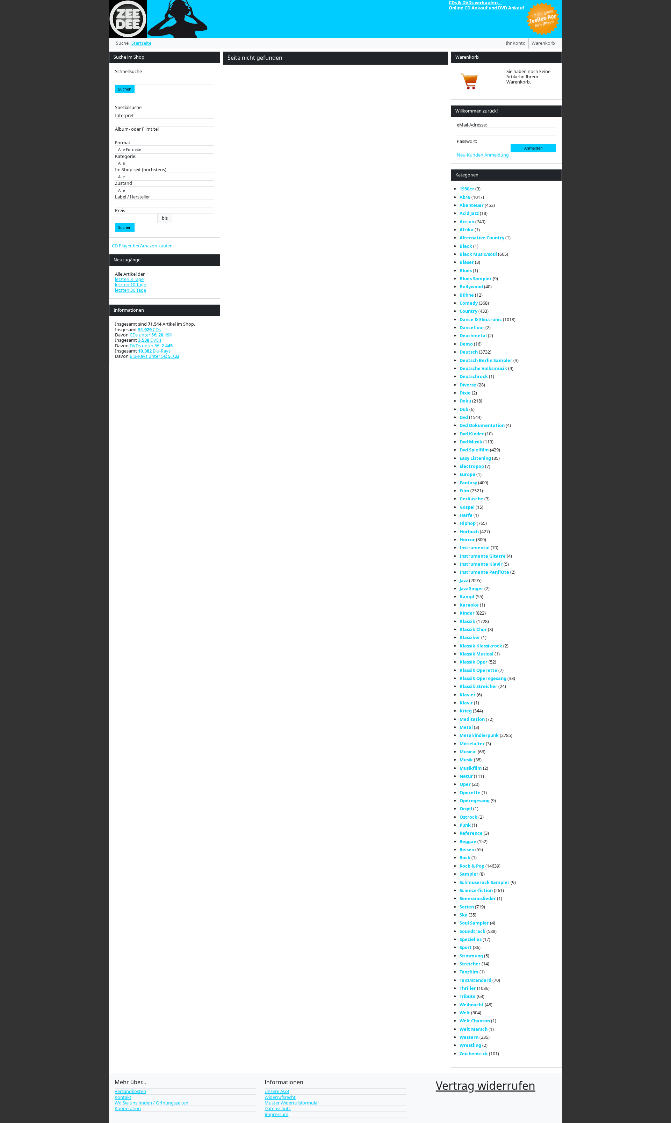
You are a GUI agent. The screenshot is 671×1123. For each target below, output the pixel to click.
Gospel (467, 507)
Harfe (466, 515)
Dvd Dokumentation (482, 425)
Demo (466, 344)
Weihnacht (472, 1004)
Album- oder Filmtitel (137, 129)
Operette (470, 792)
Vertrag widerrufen (485, 1085)
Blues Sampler (476, 278)
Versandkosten (130, 1091)
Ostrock (468, 817)
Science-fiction (476, 890)
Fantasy (468, 482)
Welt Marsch (474, 1029)
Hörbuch (469, 531)
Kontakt (123, 1097)
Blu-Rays (154, 351)
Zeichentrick (474, 1053)
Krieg (466, 711)
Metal (466, 727)
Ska (464, 915)
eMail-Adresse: (472, 125)
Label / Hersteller (132, 197)
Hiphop (468, 523)
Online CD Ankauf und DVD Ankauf (486, 8)
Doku (465, 401)
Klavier (468, 694)
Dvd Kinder (472, 433)
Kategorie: (125, 156)
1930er (467, 189)
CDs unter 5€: (151, 335)
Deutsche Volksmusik (483, 368)
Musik (466, 759)
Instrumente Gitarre (483, 556)
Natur (466, 776)
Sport (466, 947)
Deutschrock (474, 376)
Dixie (465, 393)
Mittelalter (472, 743)
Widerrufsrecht (280, 1097)
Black (466, 246)
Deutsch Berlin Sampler (486, 360)
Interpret (124, 115)
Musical (468, 751)
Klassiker (470, 637)
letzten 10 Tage (130, 284)
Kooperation (128, 1108)
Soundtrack (472, 931)
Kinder (467, 613)
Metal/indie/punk (479, 735)
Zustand (123, 183)
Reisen (467, 849)
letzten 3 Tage (129, 279)
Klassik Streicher (478, 686)
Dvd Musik (471, 442)
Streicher (470, 964)
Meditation (472, 719)
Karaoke (469, 605)
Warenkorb (543, 43)
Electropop (472, 466)
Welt (465, 1012)
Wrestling (470, 1045)
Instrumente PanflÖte (484, 572)
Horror (467, 539)
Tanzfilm (469, 972)
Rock (465, 857)
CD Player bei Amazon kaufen (142, 245)
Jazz (464, 580)
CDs (149, 329)
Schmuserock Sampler (485, 882)
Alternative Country (482, 237)
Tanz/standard (475, 980)
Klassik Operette (478, 670)
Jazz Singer (471, 588)
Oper (465, 784)
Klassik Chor (473, 629)
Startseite (141, 43)
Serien (467, 907)
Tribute (468, 996)
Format (122, 142)
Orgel (466, 808)
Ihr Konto (516, 43)
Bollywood (471, 286)
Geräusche (471, 498)
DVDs (149, 340)
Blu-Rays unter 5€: (154, 356)
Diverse (468, 385)
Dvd (464, 417)
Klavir (466, 703)
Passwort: (467, 141)
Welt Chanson (475, 1020)
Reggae (468, 841)
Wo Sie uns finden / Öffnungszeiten (151, 1103)
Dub (464, 409)
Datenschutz (278, 1108)
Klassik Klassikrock (481, 646)
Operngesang (475, 800)
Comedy (469, 303)
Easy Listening (475, 458)
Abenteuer (472, 205)
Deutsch (469, 352)
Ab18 (465, 197)
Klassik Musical (476, 654)
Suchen (124, 89)
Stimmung (471, 955)
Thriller (468, 988)
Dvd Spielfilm (474, 450)
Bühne (467, 295)
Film (464, 490)
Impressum (276, 1114)
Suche (122, 43)
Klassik (467, 621)
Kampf (467, 596)
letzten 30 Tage (130, 290)
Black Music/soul (478, 254)
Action (467, 221)
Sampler (469, 874)
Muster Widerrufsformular (292, 1103)
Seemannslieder (478, 898)
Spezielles (471, 939)
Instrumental (475, 547)
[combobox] (164, 81)
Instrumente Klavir (481, 564)
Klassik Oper (474, 662)
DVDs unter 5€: (151, 345)
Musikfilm (471, 768)
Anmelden (533, 148)
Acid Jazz (469, 213)
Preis (120, 210)
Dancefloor (472, 327)
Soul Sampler (474, 923)
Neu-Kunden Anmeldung (483, 155)
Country (468, 311)
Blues (466, 270)
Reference (471, 833)
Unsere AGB (277, 1091)
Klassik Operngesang (483, 678)
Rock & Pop (472, 866)
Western (469, 1037)
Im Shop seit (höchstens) (140, 169)
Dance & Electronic (481, 319)
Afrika (467, 229)
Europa (467, 474)
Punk (465, 825)
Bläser (467, 262)
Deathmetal (473, 335)
